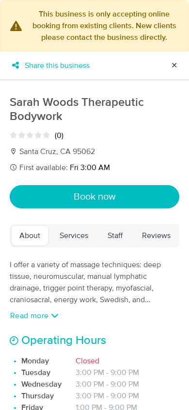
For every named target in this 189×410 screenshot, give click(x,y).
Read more (30, 316)
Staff (115, 235)
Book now (95, 197)
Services (74, 235)
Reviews (156, 235)
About (29, 235)
